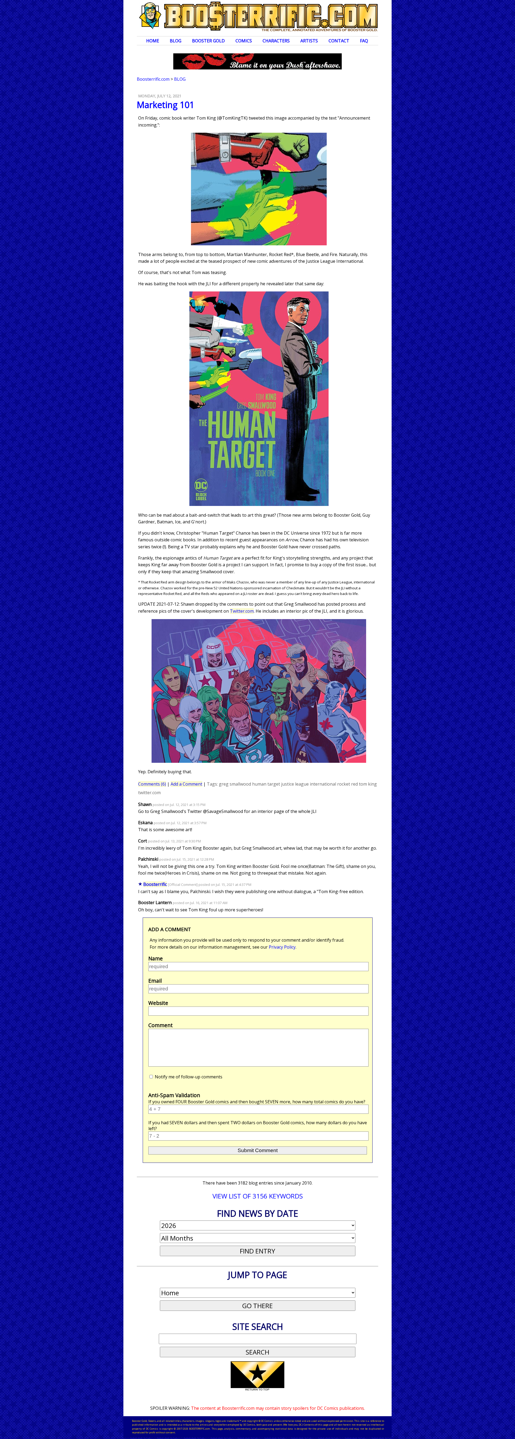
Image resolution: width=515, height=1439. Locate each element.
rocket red (347, 784)
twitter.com (149, 793)
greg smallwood (235, 784)
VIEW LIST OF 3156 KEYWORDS (257, 1196)
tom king (368, 784)
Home (152, 41)
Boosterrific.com (153, 79)
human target (266, 784)
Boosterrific (155, 884)
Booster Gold (208, 41)
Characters (276, 41)
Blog (175, 41)
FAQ (364, 41)
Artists (309, 41)
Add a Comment (186, 784)
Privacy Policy (282, 947)
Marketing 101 (165, 104)
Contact (339, 41)
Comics (244, 41)
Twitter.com (242, 611)
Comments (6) (152, 784)
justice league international (308, 784)
